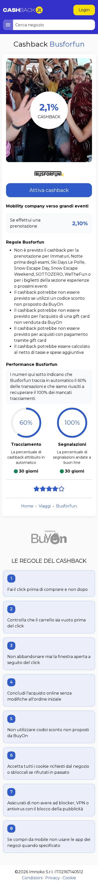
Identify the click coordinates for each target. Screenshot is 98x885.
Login (84, 10)
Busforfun (66, 506)
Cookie (69, 877)
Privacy (52, 877)
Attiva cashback (49, 190)
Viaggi (45, 506)
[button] (8, 25)
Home (27, 506)
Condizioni (32, 877)
